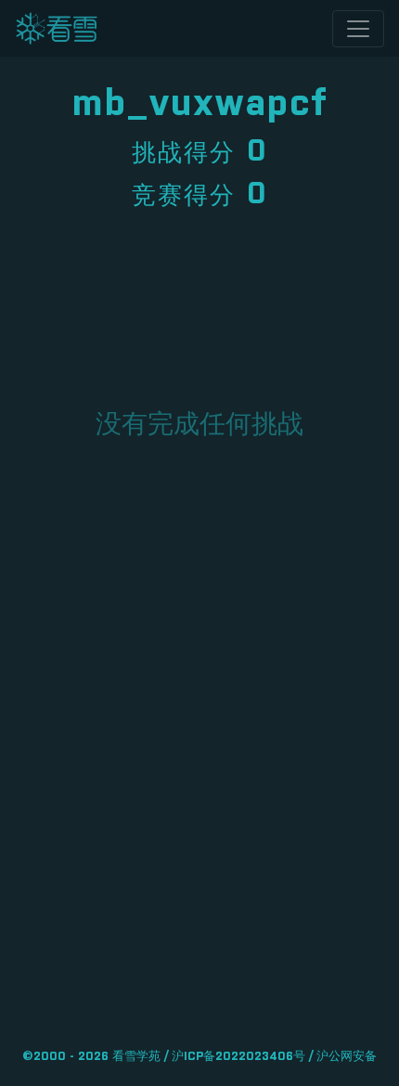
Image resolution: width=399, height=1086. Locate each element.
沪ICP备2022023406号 (238, 1057)
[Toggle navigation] (358, 28)
